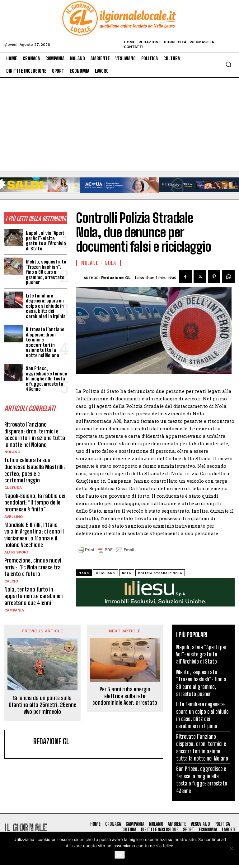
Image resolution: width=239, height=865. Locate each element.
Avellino (13, 517)
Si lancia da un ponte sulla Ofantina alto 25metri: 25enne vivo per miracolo (42, 705)
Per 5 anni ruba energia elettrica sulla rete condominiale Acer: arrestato (124, 696)
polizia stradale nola (160, 573)
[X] (200, 276)
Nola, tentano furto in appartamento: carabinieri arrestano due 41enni (33, 596)
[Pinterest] (214, 276)
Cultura (13, 488)
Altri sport (16, 552)
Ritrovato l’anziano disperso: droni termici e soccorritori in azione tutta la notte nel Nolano (45, 342)
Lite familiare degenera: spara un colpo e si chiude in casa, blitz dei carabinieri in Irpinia (46, 306)
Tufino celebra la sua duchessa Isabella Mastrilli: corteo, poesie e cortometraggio (34, 470)
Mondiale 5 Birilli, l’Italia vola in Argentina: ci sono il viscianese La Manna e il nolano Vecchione (34, 534)
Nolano (12, 452)
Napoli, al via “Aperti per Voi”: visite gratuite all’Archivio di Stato (46, 240)
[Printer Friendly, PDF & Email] (106, 553)
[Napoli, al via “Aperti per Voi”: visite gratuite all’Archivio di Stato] (13, 237)
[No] (231, 848)
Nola (110, 263)
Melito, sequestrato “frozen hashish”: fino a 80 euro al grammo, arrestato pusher (46, 272)
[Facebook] (185, 276)
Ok (119, 854)
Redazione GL (116, 277)
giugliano (105, 573)
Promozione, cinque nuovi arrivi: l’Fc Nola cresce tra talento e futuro (32, 567)
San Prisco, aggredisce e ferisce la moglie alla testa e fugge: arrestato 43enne (46, 378)
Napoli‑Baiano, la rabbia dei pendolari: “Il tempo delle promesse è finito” (34, 502)
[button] (228, 64)
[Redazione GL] (80, 278)
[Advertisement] (119, 124)
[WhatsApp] (228, 276)
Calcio (11, 581)
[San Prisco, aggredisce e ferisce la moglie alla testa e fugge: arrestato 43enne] (13, 372)
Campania (14, 610)
